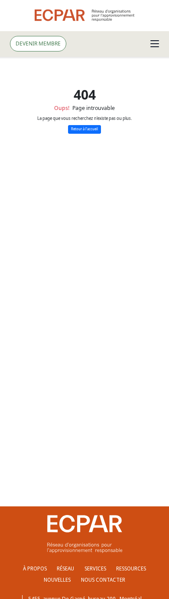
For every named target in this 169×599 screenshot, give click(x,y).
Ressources (131, 568)
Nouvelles (57, 579)
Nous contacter (103, 579)
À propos (35, 568)
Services (95, 568)
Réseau (65, 568)
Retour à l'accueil (84, 129)
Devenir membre (38, 43)
